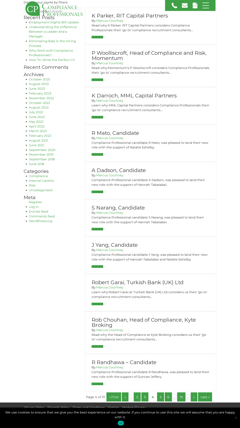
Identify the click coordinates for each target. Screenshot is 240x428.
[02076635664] (174, 5)
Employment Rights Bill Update (54, 22)
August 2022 (39, 107)
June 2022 (37, 117)
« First (114, 397)
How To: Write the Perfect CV (52, 60)
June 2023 (37, 89)
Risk (32, 185)
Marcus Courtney (109, 21)
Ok (120, 423)
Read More (97, 37)
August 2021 (38, 140)
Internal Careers (41, 181)
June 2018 (36, 164)
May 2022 (36, 122)
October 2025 (39, 79)
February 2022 (40, 136)
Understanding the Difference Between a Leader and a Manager (53, 31)
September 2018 (42, 159)
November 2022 (41, 98)
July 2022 (36, 112)
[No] (236, 417)
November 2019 (41, 154)
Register (35, 202)
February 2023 (40, 93)
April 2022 (37, 126)
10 (181, 397)
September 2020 (42, 150)
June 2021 (36, 145)
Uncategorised (40, 190)
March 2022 (38, 131)
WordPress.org (40, 221)
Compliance (38, 176)
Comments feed (42, 216)
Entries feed (38, 211)
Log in (34, 207)
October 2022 (39, 103)
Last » (205, 397)
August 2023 (39, 84)
